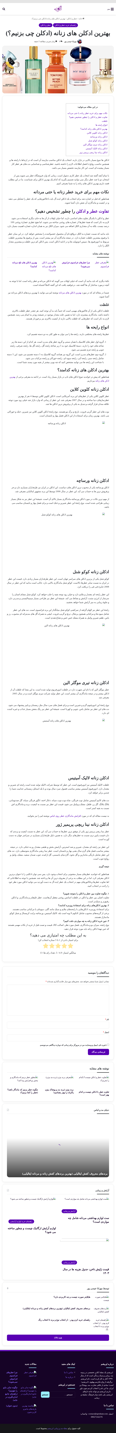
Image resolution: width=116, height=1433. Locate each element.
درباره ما (69, 1377)
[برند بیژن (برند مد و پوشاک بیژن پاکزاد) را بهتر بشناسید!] (57, 1081)
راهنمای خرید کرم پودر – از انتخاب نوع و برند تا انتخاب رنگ (64, 1320)
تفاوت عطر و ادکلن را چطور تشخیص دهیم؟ (88, 117)
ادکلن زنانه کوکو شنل (97, 140)
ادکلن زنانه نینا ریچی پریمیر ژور (93, 152)
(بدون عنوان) (12, 1406)
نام (107, 1019)
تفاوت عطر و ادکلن (92, 211)
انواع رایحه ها (101, 125)
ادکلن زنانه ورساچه (98, 136)
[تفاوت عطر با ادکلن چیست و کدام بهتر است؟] (93, 1082)
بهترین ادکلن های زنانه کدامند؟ (93, 129)
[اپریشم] (58, 9)
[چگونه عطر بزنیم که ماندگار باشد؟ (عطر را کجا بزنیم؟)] (22, 1081)
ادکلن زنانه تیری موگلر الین (95, 144)
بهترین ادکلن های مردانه (70, 292)
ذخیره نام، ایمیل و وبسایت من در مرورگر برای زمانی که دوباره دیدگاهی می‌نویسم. (73, 1045)
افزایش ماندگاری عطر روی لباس (65, 816)
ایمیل (106, 1032)
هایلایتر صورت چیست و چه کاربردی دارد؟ (72, 1297)
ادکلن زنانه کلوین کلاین (97, 133)
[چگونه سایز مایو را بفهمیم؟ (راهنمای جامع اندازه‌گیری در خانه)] (28, 1392)
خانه (80, 19)
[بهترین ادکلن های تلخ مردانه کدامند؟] (47, 266)
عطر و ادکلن (72, 19)
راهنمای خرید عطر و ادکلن (65, 25)
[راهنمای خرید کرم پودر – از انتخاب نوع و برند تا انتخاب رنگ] (100, 1324)
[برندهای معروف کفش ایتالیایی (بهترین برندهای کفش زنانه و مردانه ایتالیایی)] (100, 1311)
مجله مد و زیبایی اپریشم (57, 1428)
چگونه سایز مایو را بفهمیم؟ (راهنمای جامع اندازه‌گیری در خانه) (10, 1393)
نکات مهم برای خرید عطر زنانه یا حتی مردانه (87, 113)
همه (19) (58, 1338)
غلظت (104, 121)
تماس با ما (68, 1372)
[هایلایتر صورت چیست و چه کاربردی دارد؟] (100, 1300)
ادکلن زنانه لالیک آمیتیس (96, 148)
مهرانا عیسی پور (70, 41)
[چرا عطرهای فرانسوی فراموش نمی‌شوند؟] (100, 266)
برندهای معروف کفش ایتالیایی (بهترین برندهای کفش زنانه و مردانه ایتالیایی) (65, 1173)
